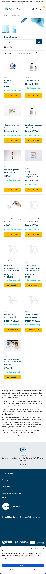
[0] (41, 9)
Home (6, 15)
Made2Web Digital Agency (32, 517)
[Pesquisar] (39, 41)
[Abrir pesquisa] (33, 9)
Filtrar (10, 53)
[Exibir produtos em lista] (41, 53)
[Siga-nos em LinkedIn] (3, 498)
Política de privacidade (37, 549)
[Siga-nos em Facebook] (5, 498)
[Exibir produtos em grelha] (37, 53)
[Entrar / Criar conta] (37, 9)
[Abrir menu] (2, 9)
